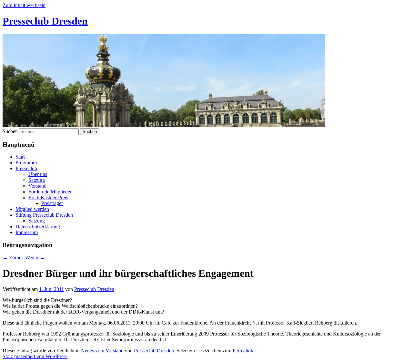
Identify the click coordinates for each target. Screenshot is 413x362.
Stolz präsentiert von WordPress (35, 356)
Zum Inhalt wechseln (24, 5)
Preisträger (52, 203)
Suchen (10, 131)
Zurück (13, 257)
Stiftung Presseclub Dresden (44, 215)
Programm (26, 162)
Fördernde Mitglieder (50, 191)
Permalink (243, 350)
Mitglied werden (32, 209)
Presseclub (26, 168)
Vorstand (37, 186)
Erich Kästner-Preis (48, 197)
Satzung (36, 180)
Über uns (37, 174)
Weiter (35, 257)
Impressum (26, 232)
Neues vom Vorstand (102, 350)
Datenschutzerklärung (37, 226)
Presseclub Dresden (45, 21)
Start (20, 157)
